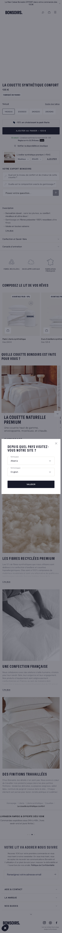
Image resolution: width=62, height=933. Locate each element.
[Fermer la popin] (56, 443)
